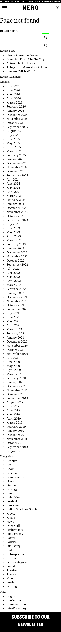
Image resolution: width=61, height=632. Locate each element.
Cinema (12, 473)
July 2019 (13, 406)
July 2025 (13, 135)
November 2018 (17, 438)
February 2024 (16, 199)
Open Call (13, 525)
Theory (11, 574)
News (10, 521)
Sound (11, 566)
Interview (13, 505)
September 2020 (17, 353)
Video (10, 578)
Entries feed (14, 600)
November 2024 (17, 167)
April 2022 (14, 280)
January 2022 (15, 293)
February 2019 (16, 426)
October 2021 (15, 305)
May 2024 (13, 187)
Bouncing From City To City (25, 59)
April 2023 (14, 236)
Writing (12, 586)
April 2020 (14, 370)
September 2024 (17, 175)
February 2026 (16, 106)
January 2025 (15, 159)
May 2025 (13, 143)
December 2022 (17, 252)
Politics (12, 542)
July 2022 (13, 268)
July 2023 (13, 224)
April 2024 (14, 191)
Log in (11, 596)
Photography (15, 533)
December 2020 (17, 341)
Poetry (11, 537)
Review (11, 558)
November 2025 (17, 118)
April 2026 (14, 98)
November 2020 (17, 345)
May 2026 (13, 94)
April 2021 (14, 325)
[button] (45, 37)
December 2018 (17, 434)
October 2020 (15, 349)
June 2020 (13, 361)
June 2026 (13, 90)
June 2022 (13, 272)
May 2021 (13, 321)
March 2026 (14, 102)
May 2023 (13, 232)
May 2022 (13, 276)
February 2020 (16, 378)
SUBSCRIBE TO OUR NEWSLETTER (31, 620)
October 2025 (15, 122)
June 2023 (13, 228)
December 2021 (17, 297)
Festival (12, 501)
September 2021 (17, 309)
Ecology (12, 489)
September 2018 (17, 447)
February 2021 (16, 333)
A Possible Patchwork (21, 63)
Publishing (14, 546)
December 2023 (17, 208)
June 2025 (13, 139)
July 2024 (13, 179)
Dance (11, 481)
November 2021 (17, 301)
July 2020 (13, 357)
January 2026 (15, 110)
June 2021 (13, 317)
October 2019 (15, 394)
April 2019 (14, 418)
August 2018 (15, 451)
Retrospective (16, 554)
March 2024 (14, 195)
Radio (10, 550)
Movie (11, 513)
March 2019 (14, 422)
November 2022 (17, 256)
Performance (15, 529)
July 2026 (13, 86)
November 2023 (17, 212)
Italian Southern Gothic (22, 509)
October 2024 (15, 171)
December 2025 (17, 114)
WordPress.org (16, 608)
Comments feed (17, 604)
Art (9, 465)
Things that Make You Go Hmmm (29, 67)
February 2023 (16, 244)
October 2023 (15, 216)
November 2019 (17, 390)
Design (11, 485)
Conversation (15, 477)
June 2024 (13, 183)
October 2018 (15, 443)
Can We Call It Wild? (21, 71)
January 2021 (15, 337)
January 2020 (15, 382)
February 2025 (16, 155)
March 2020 (14, 374)
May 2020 (13, 366)
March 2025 (14, 151)
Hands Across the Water (22, 55)
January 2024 (15, 203)
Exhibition (13, 497)
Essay (10, 493)
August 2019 (15, 402)
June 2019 (13, 410)
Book (10, 469)
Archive (12, 460)
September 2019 (17, 398)
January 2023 (15, 248)
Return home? (9, 30)
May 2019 (13, 414)
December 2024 (17, 163)
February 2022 (16, 289)
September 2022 (17, 264)
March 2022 (14, 285)
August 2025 (15, 131)
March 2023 (14, 240)
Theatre (12, 570)
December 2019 (17, 386)
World (11, 582)
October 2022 (15, 260)
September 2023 (17, 220)
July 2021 (13, 313)
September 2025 (17, 127)
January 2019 (15, 430)
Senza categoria (17, 562)
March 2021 (14, 329)
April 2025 (14, 147)
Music (11, 517)
